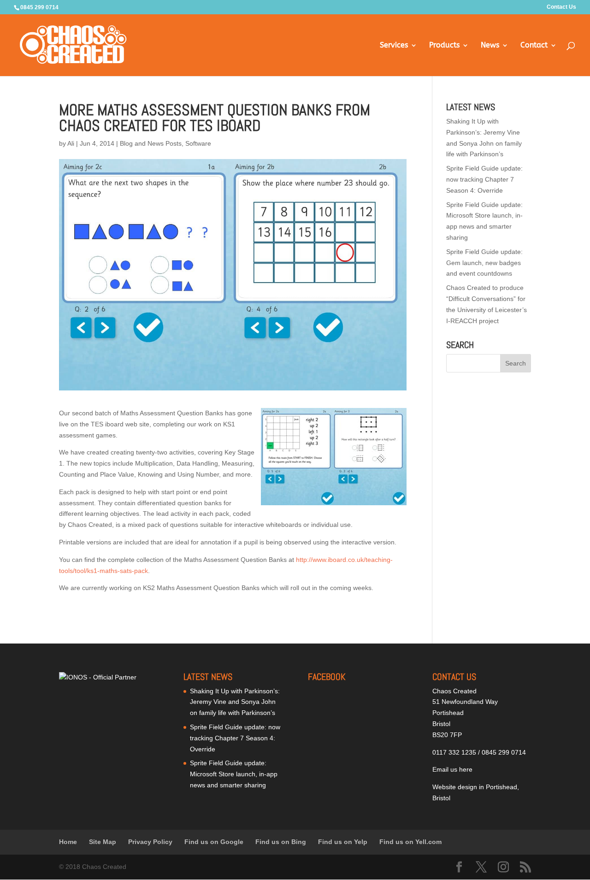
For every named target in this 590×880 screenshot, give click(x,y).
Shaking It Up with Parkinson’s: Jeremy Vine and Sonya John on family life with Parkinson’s (235, 702)
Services (394, 45)
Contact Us (561, 7)
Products (444, 45)
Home (68, 841)
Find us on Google (213, 841)
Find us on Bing (280, 841)
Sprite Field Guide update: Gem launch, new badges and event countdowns (484, 263)
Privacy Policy (150, 841)
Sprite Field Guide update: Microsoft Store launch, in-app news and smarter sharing (233, 774)
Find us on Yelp (342, 841)
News (490, 45)
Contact (534, 45)
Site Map (102, 841)
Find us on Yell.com (410, 841)
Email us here (452, 769)
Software (198, 143)
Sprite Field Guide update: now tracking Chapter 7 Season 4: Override (484, 179)
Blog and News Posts (151, 143)
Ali (70, 143)
